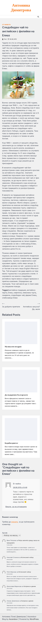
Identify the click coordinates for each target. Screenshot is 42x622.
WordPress (34, 619)
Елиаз (10, 293)
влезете (14, 522)
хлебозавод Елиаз (10, 298)
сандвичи (6, 295)
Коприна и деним (30, 586)
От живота (6, 24)
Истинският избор (27, 557)
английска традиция (17, 290)
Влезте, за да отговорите (16, 507)
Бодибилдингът (11, 443)
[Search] (38, 16)
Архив (4, 533)
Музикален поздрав (13, 346)
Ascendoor (13, 619)
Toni (5, 39)
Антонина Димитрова (21, 7)
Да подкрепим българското (16, 395)
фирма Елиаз (31, 295)
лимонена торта (29, 293)
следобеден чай (18, 295)
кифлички (18, 293)
